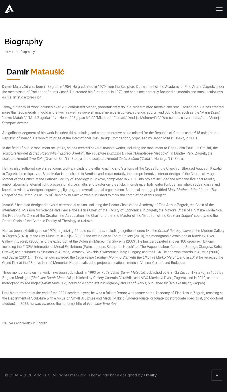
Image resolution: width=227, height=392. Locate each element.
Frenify (150, 375)
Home (8, 52)
